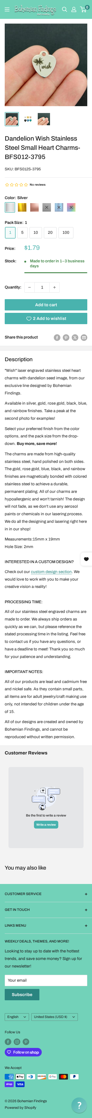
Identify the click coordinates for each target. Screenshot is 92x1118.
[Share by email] (84, 337)
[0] (83, 9)
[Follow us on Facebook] (8, 1041)
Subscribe (22, 994)
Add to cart (46, 304)
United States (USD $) (50, 1017)
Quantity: (13, 287)
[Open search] (64, 9)
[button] (79, 1105)
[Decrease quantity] (29, 287)
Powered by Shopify (20, 1108)
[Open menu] (7, 9)
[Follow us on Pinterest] (26, 1041)
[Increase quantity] (54, 287)
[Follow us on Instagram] (17, 1041)
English (12, 1017)
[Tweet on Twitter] (75, 337)
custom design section (51, 571)
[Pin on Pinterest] (66, 337)
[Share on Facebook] (57, 337)
